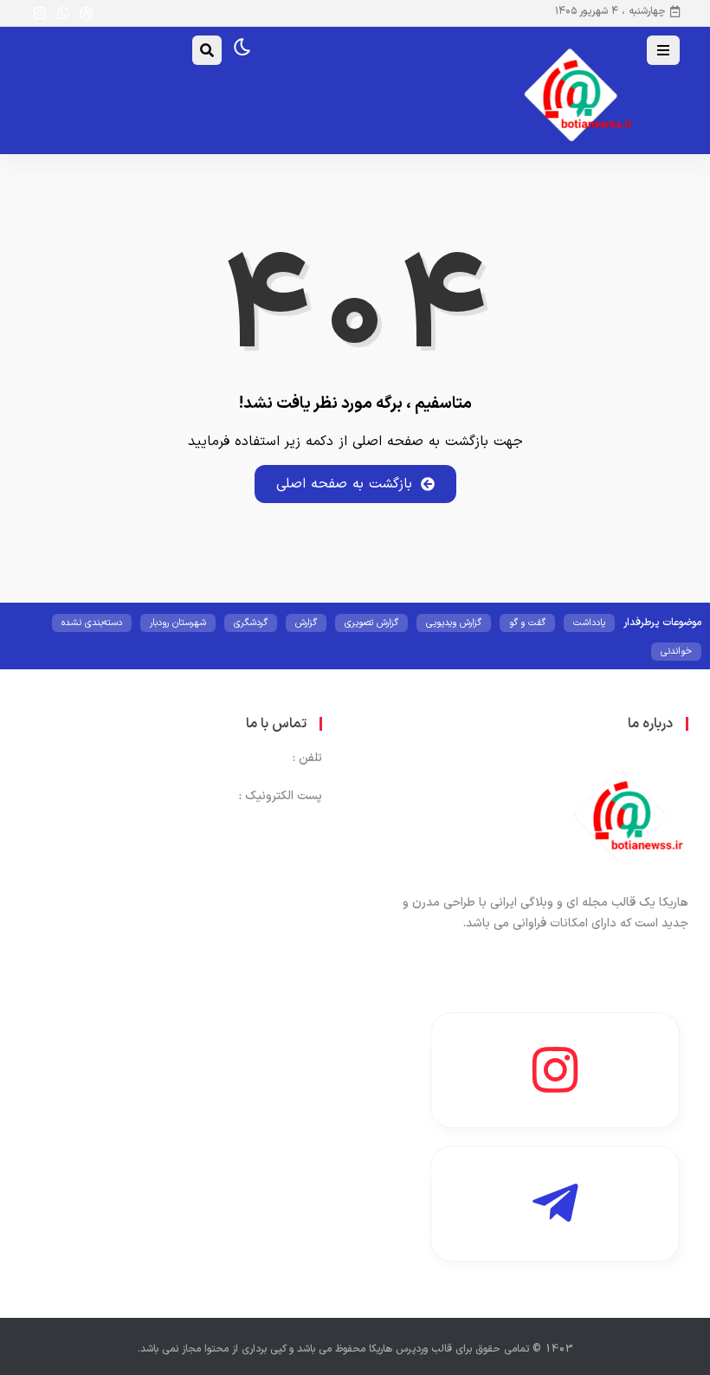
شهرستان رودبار (178, 623)
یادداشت (589, 623)
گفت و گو (527, 623)
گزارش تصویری (371, 623)
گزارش (306, 623)
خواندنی (676, 651)
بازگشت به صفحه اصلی (344, 484)
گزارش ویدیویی (453, 623)
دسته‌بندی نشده (91, 623)
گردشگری (251, 623)
